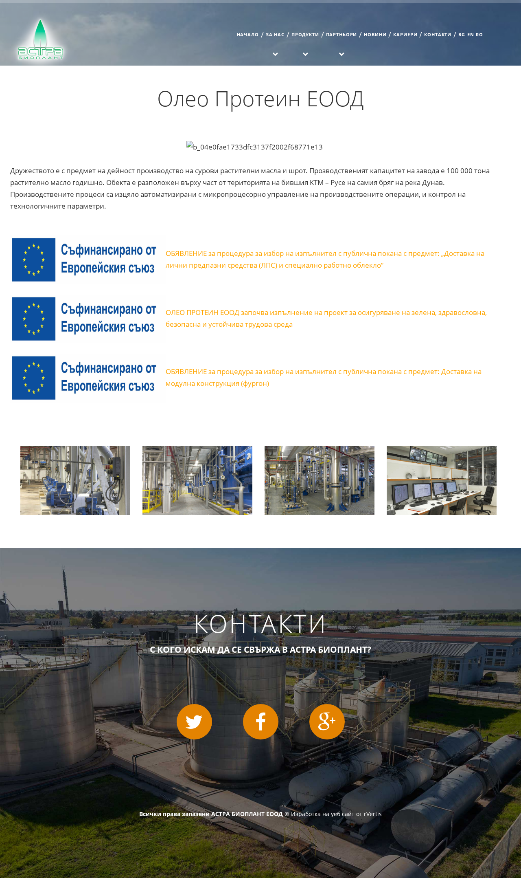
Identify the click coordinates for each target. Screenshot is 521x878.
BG (461, 34)
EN (470, 34)
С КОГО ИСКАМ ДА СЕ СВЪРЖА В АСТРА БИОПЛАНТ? (260, 649)
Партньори (341, 34)
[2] (197, 451)
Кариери (405, 34)
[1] (75, 451)
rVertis (373, 814)
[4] (442, 451)
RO (479, 34)
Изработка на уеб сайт (323, 814)
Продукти (305, 34)
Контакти (437, 34)
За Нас (275, 34)
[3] (319, 451)
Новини (375, 34)
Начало (248, 34)
